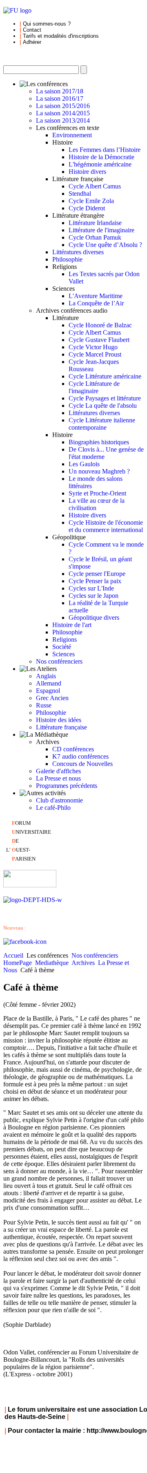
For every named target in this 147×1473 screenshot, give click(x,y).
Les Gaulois (84, 464)
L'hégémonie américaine (100, 164)
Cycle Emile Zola (91, 200)
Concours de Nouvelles (82, 763)
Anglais (46, 676)
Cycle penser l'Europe (97, 573)
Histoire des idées (58, 719)
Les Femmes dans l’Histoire (104, 149)
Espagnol (48, 690)
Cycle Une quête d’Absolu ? (105, 244)
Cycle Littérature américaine (105, 376)
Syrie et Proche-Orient (97, 493)
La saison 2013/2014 (63, 120)
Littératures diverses (78, 252)
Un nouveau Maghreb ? (99, 471)
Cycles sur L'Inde (91, 588)
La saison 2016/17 (59, 98)
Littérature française (61, 727)
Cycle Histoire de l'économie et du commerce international (106, 526)
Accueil (13, 955)
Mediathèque (52, 962)
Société (61, 646)
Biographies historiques (99, 442)
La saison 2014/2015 (63, 113)
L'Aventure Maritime (95, 295)
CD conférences (73, 749)
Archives (83, 962)
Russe (43, 705)
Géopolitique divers (94, 617)
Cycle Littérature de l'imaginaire (94, 387)
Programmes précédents (66, 785)
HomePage (17, 962)
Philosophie (67, 259)
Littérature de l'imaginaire (101, 230)
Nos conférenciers (59, 661)
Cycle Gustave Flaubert (99, 339)
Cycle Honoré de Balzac (100, 325)
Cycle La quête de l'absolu (103, 405)
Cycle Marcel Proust (95, 354)
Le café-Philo (53, 807)
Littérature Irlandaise (95, 222)
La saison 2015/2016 (63, 105)
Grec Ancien (52, 697)
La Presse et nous (58, 778)
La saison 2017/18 (59, 91)
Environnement (72, 135)
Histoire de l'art (71, 624)
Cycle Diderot (87, 208)
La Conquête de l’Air (96, 303)
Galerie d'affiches (58, 771)
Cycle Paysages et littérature (105, 398)
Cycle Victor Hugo (93, 347)
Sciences (63, 654)
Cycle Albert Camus (95, 186)
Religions (64, 639)
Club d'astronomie (59, 800)
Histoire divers (87, 171)
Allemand (48, 683)
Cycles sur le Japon (93, 595)
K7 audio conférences (80, 756)
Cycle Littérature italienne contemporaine (102, 424)
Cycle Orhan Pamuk (95, 237)
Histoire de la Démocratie (101, 157)
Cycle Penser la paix (95, 581)
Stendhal (80, 193)
